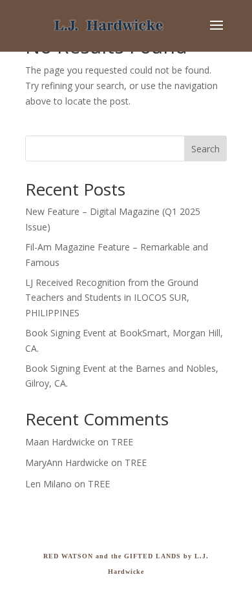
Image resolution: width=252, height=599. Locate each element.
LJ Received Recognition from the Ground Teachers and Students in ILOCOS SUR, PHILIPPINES (111, 298)
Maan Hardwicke (60, 442)
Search (205, 149)
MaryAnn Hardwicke (67, 462)
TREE (122, 442)
